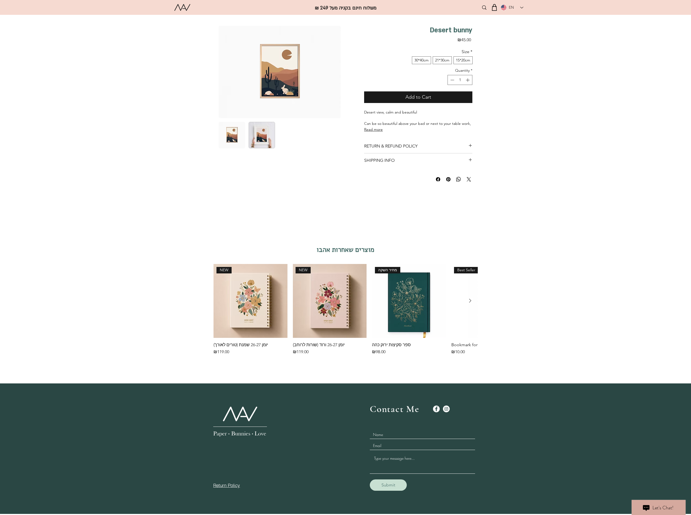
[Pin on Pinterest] (448, 179)
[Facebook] (436, 409)
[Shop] (494, 7)
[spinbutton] (460, 80)
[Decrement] (451, 80)
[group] (345, 312)
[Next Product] (470, 300)
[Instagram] (446, 409)
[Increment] (468, 80)
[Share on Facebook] (438, 179)
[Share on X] (469, 179)
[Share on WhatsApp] (458, 179)
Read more (373, 129)
